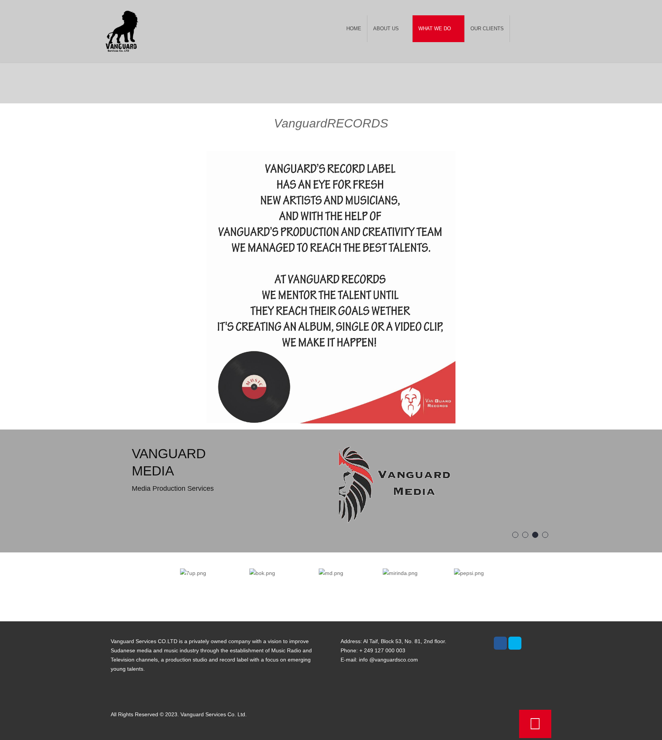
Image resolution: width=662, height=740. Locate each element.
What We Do (434, 28)
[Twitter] (514, 643)
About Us (386, 28)
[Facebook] (500, 643)
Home (353, 28)
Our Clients (487, 28)
